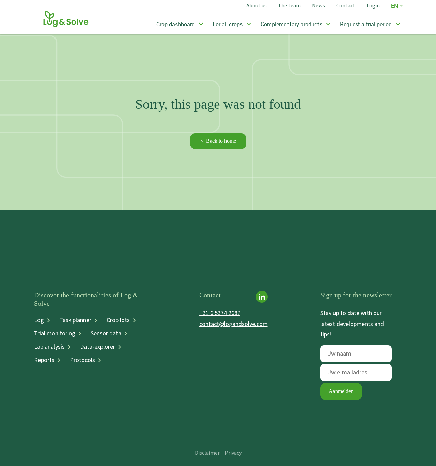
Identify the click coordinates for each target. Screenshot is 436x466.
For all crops (228, 24)
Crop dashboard (175, 24)
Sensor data (106, 334)
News (318, 5)
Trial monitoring (54, 334)
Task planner (75, 320)
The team (289, 5)
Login (373, 5)
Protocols (82, 360)
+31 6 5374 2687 (219, 313)
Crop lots (118, 320)
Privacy (233, 453)
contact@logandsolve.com (233, 324)
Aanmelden (341, 391)
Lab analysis (49, 347)
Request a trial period (366, 24)
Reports (44, 360)
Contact (345, 5)
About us (256, 5)
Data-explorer (97, 347)
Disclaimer (207, 453)
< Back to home (218, 141)
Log (39, 320)
